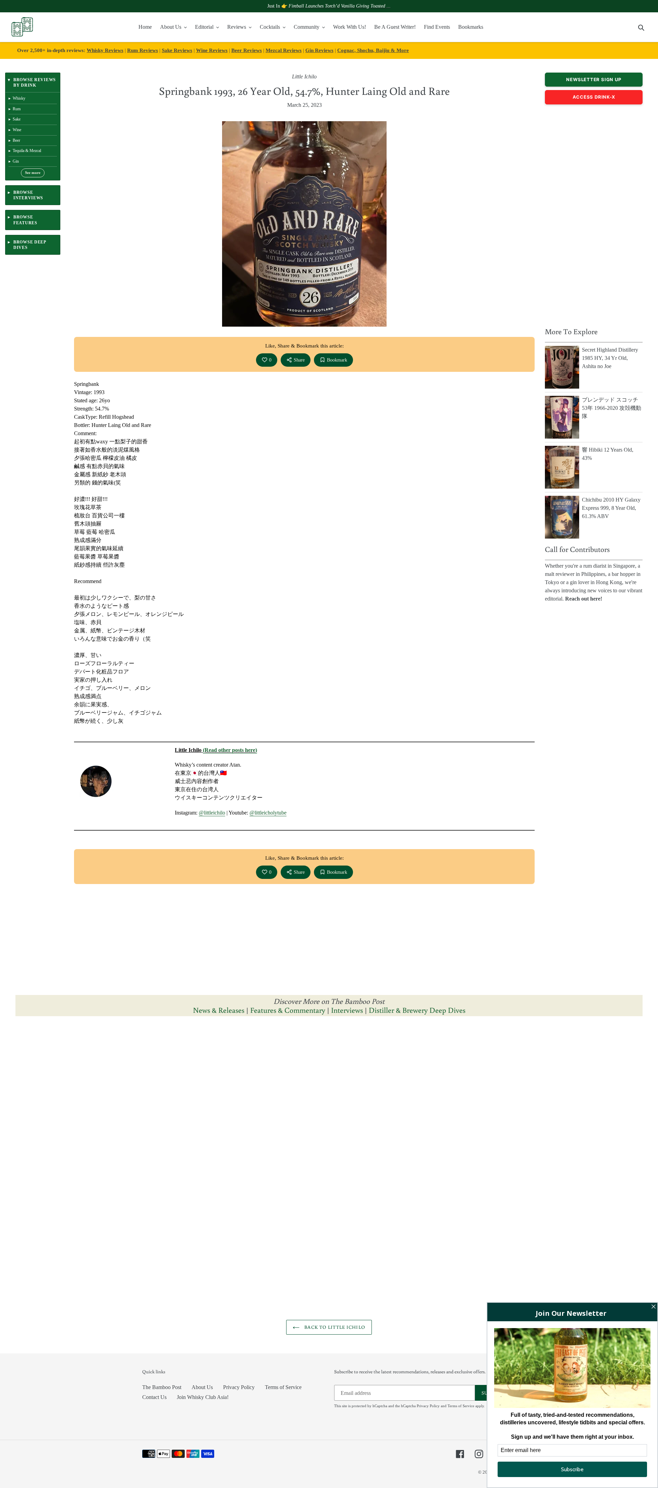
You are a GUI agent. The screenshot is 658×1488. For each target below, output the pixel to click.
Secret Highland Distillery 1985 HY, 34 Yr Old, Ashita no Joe (610, 358)
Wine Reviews (212, 50)
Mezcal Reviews (284, 50)
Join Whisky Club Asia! (203, 1397)
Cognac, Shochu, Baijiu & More (373, 50)
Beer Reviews (246, 50)
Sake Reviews (177, 50)
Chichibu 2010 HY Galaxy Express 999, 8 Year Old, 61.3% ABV (611, 508)
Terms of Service (283, 1387)
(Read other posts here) (230, 750)
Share (299, 360)
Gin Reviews (319, 50)
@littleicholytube (268, 813)
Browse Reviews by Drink (34, 82)
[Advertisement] (594, 214)
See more (33, 173)
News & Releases (219, 1010)
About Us (202, 1387)
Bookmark (337, 360)
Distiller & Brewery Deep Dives (417, 1010)
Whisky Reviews (105, 50)
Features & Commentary (287, 1010)
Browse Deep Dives (29, 245)
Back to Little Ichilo (334, 1327)
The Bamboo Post (161, 1387)
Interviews (347, 1010)
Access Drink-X (594, 97)
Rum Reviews (142, 50)
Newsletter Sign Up (593, 79)
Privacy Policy (239, 1387)
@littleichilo (212, 813)
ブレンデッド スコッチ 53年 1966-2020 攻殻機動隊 (611, 408)
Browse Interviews (28, 195)
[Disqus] (329, 1108)
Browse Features (25, 220)
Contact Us (154, 1397)
